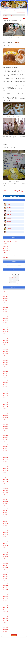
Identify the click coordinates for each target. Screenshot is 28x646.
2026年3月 (6, 300)
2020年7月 (6, 419)
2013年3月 (6, 580)
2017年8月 (6, 483)
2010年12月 (6, 629)
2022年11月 (6, 369)
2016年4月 (6, 512)
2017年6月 (6, 486)
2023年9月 (6, 351)
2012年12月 (6, 585)
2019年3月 (6, 448)
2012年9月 (6, 591)
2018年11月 (6, 455)
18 (18, 279)
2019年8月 (6, 439)
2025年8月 (6, 311)
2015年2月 (6, 538)
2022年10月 (6, 371)
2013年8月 (6, 571)
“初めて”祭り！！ (7, 257)
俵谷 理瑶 (9, 218)
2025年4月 (6, 318)
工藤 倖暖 (9, 228)
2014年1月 (6, 561)
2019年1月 (6, 452)
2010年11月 (6, 631)
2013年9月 (6, 569)
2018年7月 (6, 463)
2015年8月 (6, 527)
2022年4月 (6, 382)
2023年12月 (6, 346)
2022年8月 (6, 375)
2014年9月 (6, 547)
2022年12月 (6, 368)
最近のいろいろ (7, 250)
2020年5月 (6, 422)
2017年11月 (6, 477)
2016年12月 (6, 497)
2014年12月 (6, 541)
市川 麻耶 (9, 214)
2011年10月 (6, 611)
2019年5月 (6, 444)
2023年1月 (6, 366)
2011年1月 (6, 627)
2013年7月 (6, 572)
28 (12, 282)
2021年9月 (6, 393)
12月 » (18, 283)
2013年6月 (6, 574)
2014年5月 (6, 554)
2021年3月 (6, 404)
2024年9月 (6, 329)
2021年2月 (6, 406)
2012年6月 (6, 596)
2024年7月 (6, 333)
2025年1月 (6, 322)
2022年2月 (6, 384)
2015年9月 (6, 525)
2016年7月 (6, 507)
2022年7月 (6, 377)
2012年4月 (6, 600)
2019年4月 (6, 446)
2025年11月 (6, 305)
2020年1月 (6, 430)
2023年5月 (6, 358)
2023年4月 (6, 360)
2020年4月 (6, 424)
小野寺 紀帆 (9, 211)
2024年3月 (6, 340)
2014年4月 (6, 556)
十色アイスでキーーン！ (8, 244)
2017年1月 (6, 496)
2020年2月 (6, 428)
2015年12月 (6, 519)
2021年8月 (6, 395)
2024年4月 (6, 338)
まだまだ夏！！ (7, 243)
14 (12, 279)
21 (12, 280)
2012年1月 (6, 605)
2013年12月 (6, 563)
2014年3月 (6, 558)
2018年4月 (6, 468)
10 (16, 277)
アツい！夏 (6, 246)
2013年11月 (6, 565)
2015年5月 (6, 532)
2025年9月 (6, 309)
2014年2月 (6, 560)
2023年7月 (6, 355)
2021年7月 (6, 397)
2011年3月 (6, 624)
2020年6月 (6, 421)
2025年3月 (6, 320)
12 (9, 279)
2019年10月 (6, 435)
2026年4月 (6, 298)
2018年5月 (6, 466)
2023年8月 (6, 353)
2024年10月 (6, 327)
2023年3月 (6, 362)
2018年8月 (6, 461)
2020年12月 (6, 410)
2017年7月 (6, 485)
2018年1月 (6, 474)
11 (18, 277)
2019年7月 (6, 441)
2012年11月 (6, 587)
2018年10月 (6, 457)
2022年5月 (6, 380)
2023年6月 (6, 357)
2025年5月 (6, 316)
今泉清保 (8, 204)
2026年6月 (6, 294)
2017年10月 (6, 479)
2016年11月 (6, 499)
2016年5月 (6, 510)
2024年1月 (6, 344)
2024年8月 (6, 331)
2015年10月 (6, 523)
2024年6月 (6, 335)
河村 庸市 (9, 207)
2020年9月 (6, 415)
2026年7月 (6, 293)
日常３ (5, 252)
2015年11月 (6, 521)
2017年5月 (6, 488)
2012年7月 (6, 594)
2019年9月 (6, 437)
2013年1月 (6, 583)
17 (16, 279)
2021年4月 (6, 402)
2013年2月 (6, 582)
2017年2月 (6, 494)
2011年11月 (6, 609)
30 (15, 282)
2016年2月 (6, 516)
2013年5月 (6, 576)
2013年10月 (6, 567)
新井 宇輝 (9, 221)
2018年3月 (6, 470)
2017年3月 (6, 492)
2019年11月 (6, 433)
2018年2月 (6, 472)
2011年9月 (6, 613)
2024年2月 (6, 342)
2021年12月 (6, 388)
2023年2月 (6, 364)
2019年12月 (6, 432)
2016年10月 (6, 501)
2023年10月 (6, 349)
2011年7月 (6, 616)
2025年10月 (6, 307)
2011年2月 (6, 625)
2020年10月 (6, 413)
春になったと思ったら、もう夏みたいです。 (12, 255)
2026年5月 (6, 296)
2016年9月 (6, 503)
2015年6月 (6, 530)
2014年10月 (6, 545)
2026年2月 (6, 302)
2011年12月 (6, 607)
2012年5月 (6, 598)
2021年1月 (6, 408)
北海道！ (5, 10)
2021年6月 (6, 399)
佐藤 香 (24, 18)
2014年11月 (6, 543)
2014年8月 (6, 549)
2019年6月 (6, 443)
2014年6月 (6, 552)
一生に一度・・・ (7, 248)
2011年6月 (6, 618)
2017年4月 (6, 490)
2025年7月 (6, 313)
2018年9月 (6, 459)
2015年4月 (6, 534)
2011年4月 (6, 622)
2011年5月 (6, 620)
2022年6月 (6, 379)
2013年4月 (6, 578)
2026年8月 (6, 291)
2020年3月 (6, 426)
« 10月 (10, 283)
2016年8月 (6, 505)
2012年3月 (6, 602)
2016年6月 (6, 508)
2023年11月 (6, 347)
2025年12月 (6, 304)
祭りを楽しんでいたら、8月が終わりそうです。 (12, 241)
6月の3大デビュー (7, 254)
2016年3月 (6, 514)
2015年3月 (6, 536)
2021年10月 (6, 391)
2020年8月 (6, 417)
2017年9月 (6, 481)
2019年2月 (6, 450)
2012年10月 (6, 589)
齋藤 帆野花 (9, 225)
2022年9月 (6, 373)
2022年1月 (6, 386)
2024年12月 (6, 324)
